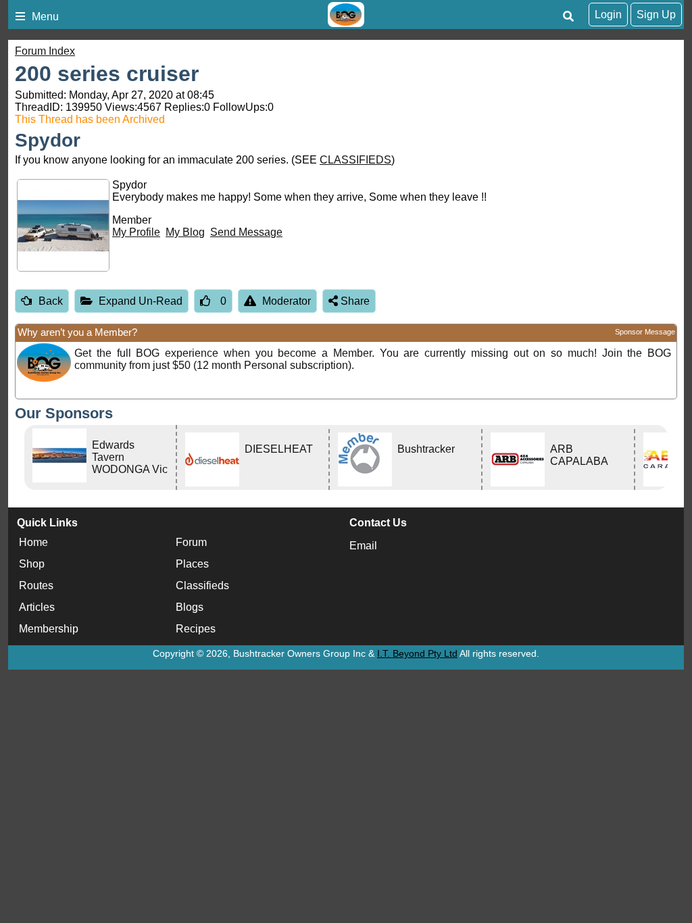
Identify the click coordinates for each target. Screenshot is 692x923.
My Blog (185, 232)
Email (363, 545)
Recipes (196, 628)
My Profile (136, 232)
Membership (48, 628)
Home (33, 542)
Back (51, 301)
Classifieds (202, 585)
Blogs (189, 607)
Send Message (246, 232)
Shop (32, 564)
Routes (36, 585)
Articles (37, 607)
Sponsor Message (645, 332)
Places (192, 564)
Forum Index (45, 51)
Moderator (286, 301)
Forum (191, 542)
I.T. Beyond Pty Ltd (417, 653)
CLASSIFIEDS (355, 160)
